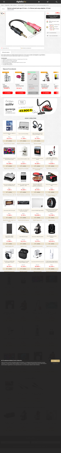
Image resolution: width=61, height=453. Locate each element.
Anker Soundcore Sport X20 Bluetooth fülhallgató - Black (38, 134)
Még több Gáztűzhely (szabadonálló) (23, 194)
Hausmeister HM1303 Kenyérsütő (38, 261)
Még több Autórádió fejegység (23, 220)
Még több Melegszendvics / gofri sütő (9, 194)
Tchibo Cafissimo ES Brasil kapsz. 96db (51, 185)
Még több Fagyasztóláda (37, 220)
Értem (55, 360)
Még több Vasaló (23, 246)
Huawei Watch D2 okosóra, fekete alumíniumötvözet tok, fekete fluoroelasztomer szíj (52, 210)
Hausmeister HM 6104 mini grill (9, 210)
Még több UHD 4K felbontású (9, 168)
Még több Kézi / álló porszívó (51, 168)
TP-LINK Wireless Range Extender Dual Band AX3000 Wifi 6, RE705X (52, 262)
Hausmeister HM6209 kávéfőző (37, 236)
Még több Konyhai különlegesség (37, 194)
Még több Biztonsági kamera (9, 271)
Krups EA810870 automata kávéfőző (51, 236)
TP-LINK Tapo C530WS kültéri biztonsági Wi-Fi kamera (9, 262)
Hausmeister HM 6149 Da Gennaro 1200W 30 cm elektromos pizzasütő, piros (37, 185)
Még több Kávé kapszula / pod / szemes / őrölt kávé (51, 195)
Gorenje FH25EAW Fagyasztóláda (37, 210)
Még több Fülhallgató (37, 143)
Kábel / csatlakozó (13, 5)
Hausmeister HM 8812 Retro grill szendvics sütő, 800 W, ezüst (9, 185)
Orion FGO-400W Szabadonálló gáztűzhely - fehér (23, 185)
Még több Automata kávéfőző (52, 246)
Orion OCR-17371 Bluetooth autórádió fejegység (23, 210)
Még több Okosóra (51, 220)
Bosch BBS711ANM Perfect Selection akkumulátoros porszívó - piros (52, 159)
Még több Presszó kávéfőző (23, 168)
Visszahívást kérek (52, 32)
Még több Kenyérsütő (37, 271)
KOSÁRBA (8, 93)
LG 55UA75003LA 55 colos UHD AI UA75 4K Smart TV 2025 (9, 159)
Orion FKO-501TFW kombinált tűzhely (37, 159)
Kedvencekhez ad (6, 48)
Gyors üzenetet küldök (53, 35)
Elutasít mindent (55, 363)
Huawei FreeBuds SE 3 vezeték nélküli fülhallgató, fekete (23, 262)
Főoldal (2, 5)
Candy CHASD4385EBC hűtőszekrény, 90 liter (9, 236)
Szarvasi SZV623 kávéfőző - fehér (23, 158)
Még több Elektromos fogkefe (9, 143)
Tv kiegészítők (7, 5)
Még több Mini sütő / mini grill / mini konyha (9, 221)
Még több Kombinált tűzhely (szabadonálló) (38, 169)
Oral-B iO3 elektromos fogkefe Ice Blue (9, 134)
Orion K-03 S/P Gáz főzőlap (23, 133)
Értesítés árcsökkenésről (27, 48)
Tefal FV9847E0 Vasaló (23, 236)
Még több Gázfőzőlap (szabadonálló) (23, 143)
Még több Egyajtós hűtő (9, 246)
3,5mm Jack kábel (21, 5)
